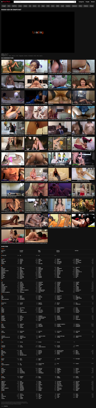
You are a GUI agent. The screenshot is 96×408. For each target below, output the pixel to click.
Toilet (77, 396)
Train (77, 397)
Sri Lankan (22, 388)
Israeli (58, 332)
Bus (76, 277)
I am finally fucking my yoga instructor (8, 150)
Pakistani (40, 368)
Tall (2, 394)
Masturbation (59, 351)
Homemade (30, 55)
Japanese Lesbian (41, 336)
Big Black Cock (60, 270)
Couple (39, 288)
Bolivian (77, 274)
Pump (58, 372)
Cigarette (22, 285)
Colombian (3, 287)
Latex (21, 345)
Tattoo (21, 394)
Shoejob (21, 383)
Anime (21, 261)
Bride (58, 276)
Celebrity (3, 284)
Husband (21, 327)
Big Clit (39, 271)
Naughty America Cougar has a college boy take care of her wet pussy (12, 135)
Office (2, 363)
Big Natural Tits (79, 271)
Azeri (77, 263)
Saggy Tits (3, 381)
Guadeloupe (78, 319)
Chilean (58, 284)
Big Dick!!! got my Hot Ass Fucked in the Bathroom (34, 73)
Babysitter (78, 267)
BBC (2, 267)
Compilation (22, 287)
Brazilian (40, 276)
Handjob (40, 324)
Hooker (2, 326)
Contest (58, 287)
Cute (39, 292)
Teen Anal (22, 395)
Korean (58, 342)
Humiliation (78, 326)
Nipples (58, 358)
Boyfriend (22, 276)
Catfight (58, 283)
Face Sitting (22, 307)
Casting (39, 283)
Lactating (3, 345)
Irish (39, 332)
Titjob (58, 396)
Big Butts (22, 271)
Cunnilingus (22, 292)
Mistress (21, 353)
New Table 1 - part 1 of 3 (6, 119)
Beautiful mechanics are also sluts (31, 196)
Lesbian (21, 346)
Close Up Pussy (4, 286)
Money (58, 353)
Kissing (21, 342)
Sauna (39, 381)
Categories (81, 1)
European (40, 304)
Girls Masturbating (42, 317)
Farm (77, 307)
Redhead (21, 376)
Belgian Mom (50, 104)
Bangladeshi (59, 268)
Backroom (3, 268)
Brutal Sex (22, 277)
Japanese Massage (60, 336)
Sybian (77, 390)
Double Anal (59, 298)
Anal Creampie (78, 260)
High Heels (40, 325)
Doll (2, 298)
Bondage (3, 275)
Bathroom (40, 269)
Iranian (21, 332)
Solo (39, 385)
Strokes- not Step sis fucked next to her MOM (81, 181)
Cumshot (77, 291)
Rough (21, 377)
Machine (40, 350)
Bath (21, 269)
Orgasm (77, 363)
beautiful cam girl (75, 227)
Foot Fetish (40, 311)
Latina (39, 345)
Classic (58, 285)
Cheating (21, 284)
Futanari (77, 312)
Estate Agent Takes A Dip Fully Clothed (8, 196)
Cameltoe (59, 282)
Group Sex (59, 319)
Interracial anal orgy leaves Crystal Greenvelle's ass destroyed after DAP (36, 119)
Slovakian (40, 384)
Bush (2, 278)
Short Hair (59, 383)
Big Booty (3, 271)
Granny (21, 319)
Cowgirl (77, 288)
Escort (21, 304)
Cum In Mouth (41, 291)
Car (2, 283)
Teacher (58, 394)
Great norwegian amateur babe (7, 88)
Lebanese (3, 346)
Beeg (2, 251)
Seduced (3, 382)
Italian (77, 332)
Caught (77, 283)
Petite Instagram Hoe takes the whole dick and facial (82, 104)
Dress (39, 299)
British (77, 276)
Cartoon (21, 283)
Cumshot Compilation (5, 292)
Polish (58, 370)
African (21, 259)
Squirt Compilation (5, 388)
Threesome (3, 396)
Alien (2, 260)
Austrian (58, 263)
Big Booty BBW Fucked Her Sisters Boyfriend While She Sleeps (59, 119)
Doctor (58, 297)
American (40, 260)
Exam (58, 304)
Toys (58, 397)
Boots (39, 275)
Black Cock (22, 274)
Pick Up (77, 369)
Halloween (22, 324)
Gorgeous (59, 318)
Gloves (21, 318)
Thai (58, 395)
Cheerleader (40, 284)
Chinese (77, 284)
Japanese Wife (23, 337)
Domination (22, 298)
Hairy (2, 324)
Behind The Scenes (5, 270)
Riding (58, 376)
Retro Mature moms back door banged (32, 150)
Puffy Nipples (41, 372)
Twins (39, 398)
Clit (76, 285)
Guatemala (3, 320)
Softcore (3, 385)
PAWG (2, 368)
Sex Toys (59, 382)
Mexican (40, 352)
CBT (2, 282)
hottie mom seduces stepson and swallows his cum (11, 181)
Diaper (2, 297)
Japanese (22, 336)
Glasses (77, 317)
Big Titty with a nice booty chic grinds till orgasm (57, 135)
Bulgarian (59, 277)
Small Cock (59, 384)
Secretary (77, 381)
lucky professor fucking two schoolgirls (79, 119)
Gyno (39, 320)
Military (77, 352)
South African (59, 385)
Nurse (21, 359)
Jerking (58, 337)
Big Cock (58, 271)
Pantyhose (3, 369)
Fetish (35, 55)
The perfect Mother (5, 73)
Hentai (21, 325)
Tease (77, 394)
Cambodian (40, 282)
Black (10, 55)
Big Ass (41, 55)
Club (39, 286)
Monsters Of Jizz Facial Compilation (79, 88)
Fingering (21, 310)
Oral (58, 363)
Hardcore (13, 55)
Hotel (21, 326)
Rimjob (77, 376)
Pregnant (40, 371)
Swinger (39, 390)
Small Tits (78, 384)
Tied (21, 396)
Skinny (21, 384)
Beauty (77, 269)
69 (38, 255)
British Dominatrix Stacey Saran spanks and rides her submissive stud (36, 88)
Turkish (21, 398)
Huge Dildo (59, 326)
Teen (2, 395)
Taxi (39, 394)
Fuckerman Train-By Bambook (54, 150)
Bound (2, 276)
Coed (58, 286)
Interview (3, 332)
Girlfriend (22, 317)
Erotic (2, 304)
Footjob (58, 311)
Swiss (58, 390)
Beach (58, 269)
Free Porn (6, 406)
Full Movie (40, 312)
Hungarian (3, 327)
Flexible (2, 311)
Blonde (39, 274)
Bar (76, 268)
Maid (77, 350)
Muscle (2, 355)
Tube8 (39, 251)
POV (21, 368)
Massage (40, 351)
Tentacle (40, 395)
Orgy (21, 364)
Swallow (77, 389)
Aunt (21, 263)
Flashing (77, 310)
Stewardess (59, 388)
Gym (21, 320)
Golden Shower (41, 318)
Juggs (21, 338)
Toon (2, 397)
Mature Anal (3, 352)
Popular (87, 1)
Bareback (3, 269)
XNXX (39, 250)
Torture (39, 397)
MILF (17, 55)
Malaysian (3, 351)
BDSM (39, 267)
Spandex (77, 385)
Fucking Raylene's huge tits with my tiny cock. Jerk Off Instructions (59, 212)
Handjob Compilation (61, 324)
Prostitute (78, 371)
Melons (21, 352)
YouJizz (21, 251)
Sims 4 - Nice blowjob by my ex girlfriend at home (57, 196)
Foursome (78, 311)
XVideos (58, 250)
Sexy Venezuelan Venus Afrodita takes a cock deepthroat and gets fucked (36, 104)
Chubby (2, 285)
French (2, 312)
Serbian (39, 382)
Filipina (2, 310)
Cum (21, 291)
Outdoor (40, 364)
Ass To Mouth (78, 262)
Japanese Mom (79, 336)
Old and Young (41, 363)
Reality (2, 376)
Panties (77, 368)
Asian (21, 262)
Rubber (39, 377)
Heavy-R (58, 251)
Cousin (58, 288)
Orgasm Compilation (5, 364)
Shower (77, 383)
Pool (76, 370)
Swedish (2, 390)
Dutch (77, 299)
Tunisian (3, 398)
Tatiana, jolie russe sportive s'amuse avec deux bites (58, 181)
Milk (2, 353)
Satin (21, 381)
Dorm (7, 55)
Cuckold (2, 291)
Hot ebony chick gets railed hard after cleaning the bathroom (59, 73)
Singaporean (3, 384)
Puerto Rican (22, 372)
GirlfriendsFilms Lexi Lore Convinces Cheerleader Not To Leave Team (12, 243)
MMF (21, 350)
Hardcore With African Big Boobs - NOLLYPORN (10, 212)
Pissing (21, 370)
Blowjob (58, 274)
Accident (3, 259)
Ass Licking (59, 262)
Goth (77, 318)
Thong (77, 395)
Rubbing (58, 377)
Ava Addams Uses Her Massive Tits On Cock (33, 227)
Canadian (77, 282)
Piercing (2, 370)
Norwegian (78, 358)
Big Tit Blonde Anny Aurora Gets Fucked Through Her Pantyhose (83, 150)
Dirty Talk (40, 297)
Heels (2, 325)
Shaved (77, 382)
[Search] (74, 2)
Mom (38, 55)
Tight (39, 396)
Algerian (77, 259)
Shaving (2, 383)
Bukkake (40, 277)
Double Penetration (5, 299)
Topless (21, 397)
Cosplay (77, 287)
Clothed (21, 286)
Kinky (2, 342)
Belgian (21, 270)
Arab (39, 261)
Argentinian (59, 261)
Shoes (39, 383)
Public (2, 372)
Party (21, 369)
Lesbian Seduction (42, 346)
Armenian (77, 261)
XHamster (3, 250)
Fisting (58, 310)
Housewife (40, 326)
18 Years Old (3, 255)
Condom (40, 287)
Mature (77, 351)
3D (20, 255)
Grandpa (3, 319)
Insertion (40, 331)
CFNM (21, 282)
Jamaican (3, 336)
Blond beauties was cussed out (78, 212)
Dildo (21, 297)
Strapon (2, 389)
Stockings (78, 388)
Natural (2, 358)
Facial (39, 307)
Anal (58, 260)
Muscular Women (23, 355)
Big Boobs (78, 270)
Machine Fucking (60, 350)
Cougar (21, 288)
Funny (58, 312)
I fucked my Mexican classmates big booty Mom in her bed (59, 227)
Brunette (3, 277)
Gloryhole (3, 318)
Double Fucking (78, 298)
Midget (58, 352)
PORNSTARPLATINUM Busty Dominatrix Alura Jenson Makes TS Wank (36, 181)
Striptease (22, 389)
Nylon (39, 359)
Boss (58, 275)
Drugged (58, 299)
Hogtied (58, 325)
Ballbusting (40, 268)
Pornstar (3, 371)
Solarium (21, 385)
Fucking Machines (23, 312)
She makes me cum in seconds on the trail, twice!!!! (58, 88)
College (77, 286)
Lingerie (58, 346)
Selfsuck (21, 382)
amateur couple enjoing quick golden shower (33, 135)
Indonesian (22, 331)
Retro (39, 376)
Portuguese (22, 371)
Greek (39, 319)
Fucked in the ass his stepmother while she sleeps (81, 73)
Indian (2, 331)
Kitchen (39, 342)
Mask (21, 351)
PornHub (21, 250)
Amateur (25, 55)
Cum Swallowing (60, 291)
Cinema (39, 285)
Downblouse (22, 299)
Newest (93, 1)
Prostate (59, 371)
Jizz (2, 338)
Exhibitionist (78, 304)
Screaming (59, 381)
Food (21, 311)
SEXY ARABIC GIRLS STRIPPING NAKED (79, 135)
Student (40, 389)
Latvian (58, 345)
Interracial (78, 331)
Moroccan (78, 353)
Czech (58, 292)
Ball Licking (22, 268)
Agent (39, 259)
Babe (58, 267)
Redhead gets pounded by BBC (7, 227)
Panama (58, 368)
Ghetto (2, 317)
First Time (40, 310)
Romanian (3, 377)
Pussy (77, 372)
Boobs (21, 275)
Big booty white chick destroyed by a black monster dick (82, 196)
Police (39, 370)
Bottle (77, 275)
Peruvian (40, 369)
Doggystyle (21, 55)
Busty (21, 278)
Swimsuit (21, 390)
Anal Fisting (3, 261)
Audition (3, 263)
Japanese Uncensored (5, 337)
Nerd (21, 358)
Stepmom (40, 388)
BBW (21, 267)
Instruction (59, 331)
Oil (20, 363)
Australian (40, 263)
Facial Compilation (60, 307)
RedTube (76, 250)
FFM (2, 307)
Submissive (59, 389)
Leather (77, 345)
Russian (77, 377)
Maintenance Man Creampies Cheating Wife (33, 212)
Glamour (58, 317)
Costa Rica (3, 288)
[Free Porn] (6, 1)
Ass (39, 262)
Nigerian (40, 358)
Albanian (58, 259)
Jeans (39, 337)
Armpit (2, 262)
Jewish (77, 337)
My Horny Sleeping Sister (6, 104)
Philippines (59, 369)
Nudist (2, 359)
